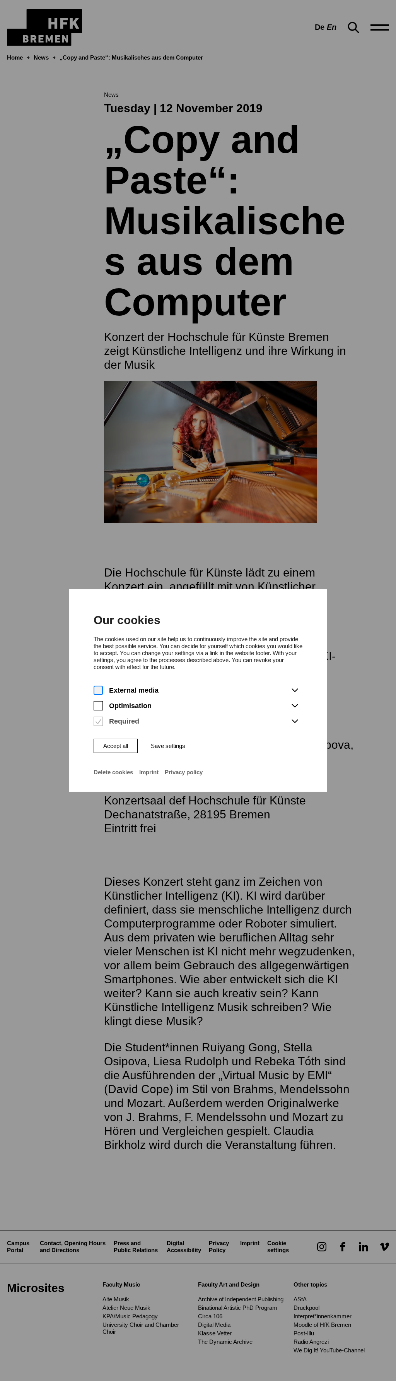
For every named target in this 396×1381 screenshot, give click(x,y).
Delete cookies (113, 772)
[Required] (98, 721)
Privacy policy (184, 772)
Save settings (168, 746)
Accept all (115, 746)
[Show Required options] (294, 721)
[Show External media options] (294, 690)
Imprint (149, 772)
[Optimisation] (98, 706)
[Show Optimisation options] (294, 706)
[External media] (98, 690)
